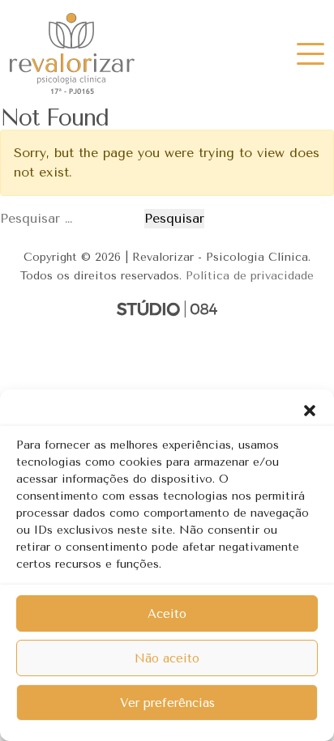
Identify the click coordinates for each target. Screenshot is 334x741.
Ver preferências (167, 703)
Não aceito (167, 658)
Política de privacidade (250, 276)
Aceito (167, 614)
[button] (310, 410)
